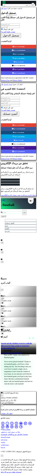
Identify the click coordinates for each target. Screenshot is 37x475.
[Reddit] (12, 426)
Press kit (3, 447)
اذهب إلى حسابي (6, 413)
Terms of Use (5, 80)
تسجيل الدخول (11, 35)
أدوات (9, 432)
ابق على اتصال (8, 29)
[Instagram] (12, 423)
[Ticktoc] (3, 426)
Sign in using (19, 46)
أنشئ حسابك (10, 113)
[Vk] (30, 423)
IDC (3, 200)
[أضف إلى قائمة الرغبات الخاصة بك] (2, 243)
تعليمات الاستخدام (5, 437)
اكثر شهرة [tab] (8, 220)
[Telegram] (21, 426)
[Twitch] (25, 423)
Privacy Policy (17, 80)
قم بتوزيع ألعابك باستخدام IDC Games (14, 434)
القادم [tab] (7, 228)
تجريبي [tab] (7, 231)
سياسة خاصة (4, 439)
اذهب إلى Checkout (7, 403)
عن (16, 432)
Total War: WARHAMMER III (11, 353)
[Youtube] (21, 423)
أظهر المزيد (5, 264)
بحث (24, 212)
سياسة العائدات (5, 445)
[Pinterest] (16, 423)
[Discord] (7, 426)
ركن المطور (4, 432)
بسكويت (3, 442)
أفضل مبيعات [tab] (9, 223)
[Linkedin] (16, 426)
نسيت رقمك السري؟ (8, 32)
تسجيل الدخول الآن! (11, 84)
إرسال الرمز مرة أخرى (28, 195)
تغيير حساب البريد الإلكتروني (10, 195)
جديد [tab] (6, 226)
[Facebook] (3, 423)
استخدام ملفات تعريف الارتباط (11, 472)
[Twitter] (7, 423)
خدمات (13, 432)
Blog (19, 432)
